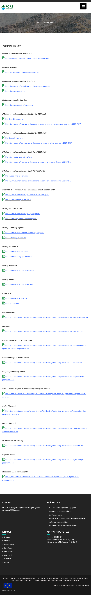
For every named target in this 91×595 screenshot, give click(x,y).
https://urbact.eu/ (12, 303)
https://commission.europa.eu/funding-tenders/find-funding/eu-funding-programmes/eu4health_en (44, 446)
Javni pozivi (8, 555)
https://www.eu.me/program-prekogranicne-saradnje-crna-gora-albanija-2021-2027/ (38, 162)
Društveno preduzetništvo (58, 522)
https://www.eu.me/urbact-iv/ (16, 298)
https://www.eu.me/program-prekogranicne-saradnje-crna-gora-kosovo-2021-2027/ (38, 181)
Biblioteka (8, 548)
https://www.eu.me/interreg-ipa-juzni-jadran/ (22, 214)
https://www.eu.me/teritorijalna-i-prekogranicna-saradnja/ (27, 86)
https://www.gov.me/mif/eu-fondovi (19, 105)
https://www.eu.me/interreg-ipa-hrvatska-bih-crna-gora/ (27, 195)
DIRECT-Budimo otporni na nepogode (62, 508)
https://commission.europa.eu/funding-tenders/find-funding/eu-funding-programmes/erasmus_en (43, 331)
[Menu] (83, 6)
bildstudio (85, 585)
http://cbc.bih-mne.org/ (14, 119)
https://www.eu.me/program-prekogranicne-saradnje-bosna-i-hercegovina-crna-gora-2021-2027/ (43, 124)
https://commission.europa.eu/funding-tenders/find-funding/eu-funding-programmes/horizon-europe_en (46, 317)
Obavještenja (9, 544)
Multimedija (8, 552)
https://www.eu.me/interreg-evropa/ (19, 284)
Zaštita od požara (55, 515)
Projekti (7, 541)
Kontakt (7, 562)
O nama (7, 537)
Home (37, 23)
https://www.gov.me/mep (15, 91)
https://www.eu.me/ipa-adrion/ (17, 252)
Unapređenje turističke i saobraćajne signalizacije (67, 518)
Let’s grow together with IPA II (60, 511)
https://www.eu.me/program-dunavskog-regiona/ (24, 233)
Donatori (7, 559)
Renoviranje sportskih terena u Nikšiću (63, 526)
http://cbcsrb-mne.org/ (14, 138)
